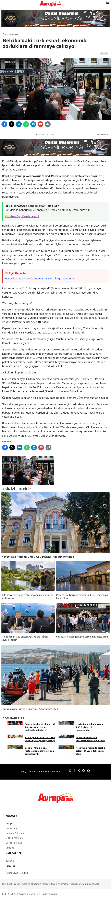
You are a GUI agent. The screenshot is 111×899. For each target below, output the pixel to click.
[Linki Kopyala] (48, 124)
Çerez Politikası (14, 842)
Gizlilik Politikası (14, 837)
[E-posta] (40, 124)
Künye (9, 823)
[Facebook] (4, 124)
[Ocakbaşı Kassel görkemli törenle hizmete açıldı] (83, 618)
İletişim (10, 847)
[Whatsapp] (70, 770)
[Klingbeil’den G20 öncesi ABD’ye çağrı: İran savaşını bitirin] (28, 618)
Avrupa (104, 53)
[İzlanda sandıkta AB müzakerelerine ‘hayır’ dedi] (66, 736)
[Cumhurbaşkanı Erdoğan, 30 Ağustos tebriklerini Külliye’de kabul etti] (15, 722)
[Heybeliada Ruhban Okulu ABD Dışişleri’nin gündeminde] (55, 522)
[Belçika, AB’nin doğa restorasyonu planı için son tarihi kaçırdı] (28, 576)
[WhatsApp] (26, 124)
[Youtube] (88, 770)
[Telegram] (33, 124)
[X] (11, 124)
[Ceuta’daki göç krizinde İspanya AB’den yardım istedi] (55, 675)
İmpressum (12, 828)
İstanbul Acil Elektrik (17, 872)
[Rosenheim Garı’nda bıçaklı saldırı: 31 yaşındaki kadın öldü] (83, 576)
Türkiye (10, 860)
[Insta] (83, 770)
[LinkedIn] (19, 124)
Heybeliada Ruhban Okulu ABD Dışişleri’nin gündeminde (39, 278)
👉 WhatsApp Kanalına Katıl (22, 216)
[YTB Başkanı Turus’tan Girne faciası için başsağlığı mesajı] (15, 736)
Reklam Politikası (15, 833)
